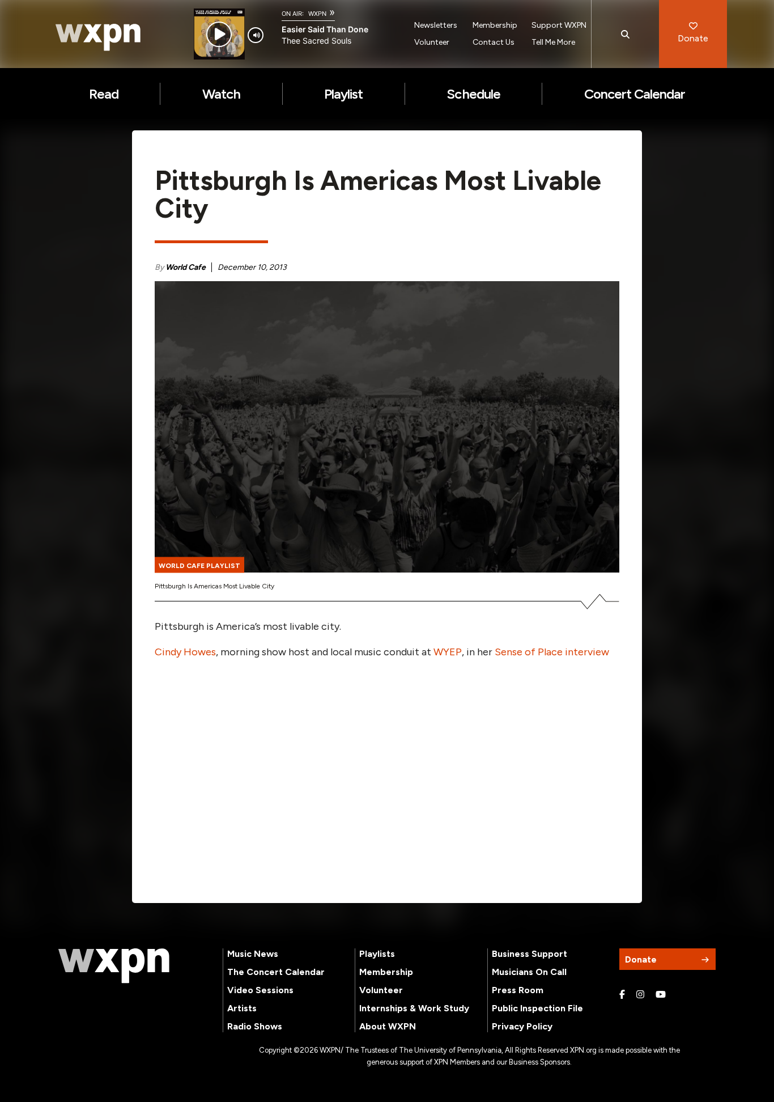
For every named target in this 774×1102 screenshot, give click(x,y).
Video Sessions (260, 990)
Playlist (343, 94)
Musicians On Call (529, 972)
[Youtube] (661, 994)
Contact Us (493, 42)
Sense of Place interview (552, 652)
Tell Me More (553, 42)
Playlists (377, 953)
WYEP (447, 652)
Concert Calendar (635, 94)
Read (103, 94)
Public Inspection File (537, 1008)
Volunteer (431, 42)
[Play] (219, 34)
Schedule (473, 94)
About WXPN (387, 1026)
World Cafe (185, 267)
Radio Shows (254, 1026)
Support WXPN (558, 25)
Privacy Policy (522, 1026)
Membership (495, 25)
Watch (221, 94)
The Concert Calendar (276, 972)
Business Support (529, 953)
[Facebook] (622, 994)
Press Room (517, 990)
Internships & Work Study (414, 1008)
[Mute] (255, 35)
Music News (252, 953)
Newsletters (435, 25)
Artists (242, 1008)
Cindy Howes (185, 652)
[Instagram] (640, 994)
